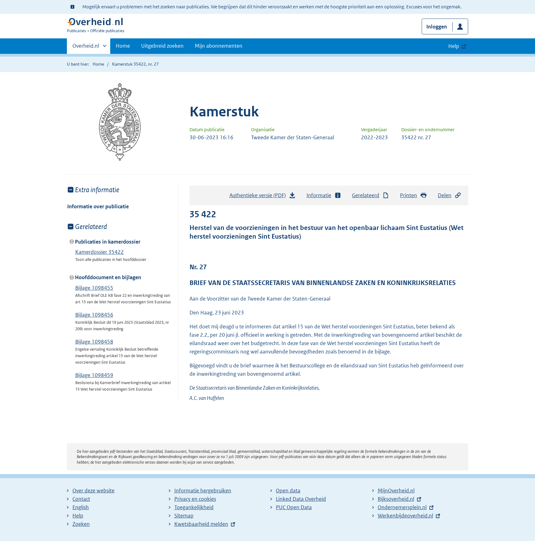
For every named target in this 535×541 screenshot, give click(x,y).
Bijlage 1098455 (94, 287)
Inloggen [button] (436, 26)
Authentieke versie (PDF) (259, 197)
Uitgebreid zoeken (162, 45)
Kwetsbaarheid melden (201, 524)
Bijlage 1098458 (94, 341)
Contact (81, 499)
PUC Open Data (294, 507)
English (80, 507)
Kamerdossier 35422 (99, 252)
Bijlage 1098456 (94, 314)
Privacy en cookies (195, 499)
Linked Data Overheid (301, 499)
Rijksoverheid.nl (396, 499)
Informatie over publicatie (98, 206)
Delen (444, 195)
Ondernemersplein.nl (402, 507)
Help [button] (453, 46)
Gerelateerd (365, 195)
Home (123, 45)
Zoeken (81, 524)
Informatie (319, 195)
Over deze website (93, 490)
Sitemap (184, 515)
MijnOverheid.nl (396, 490)
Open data (288, 490)
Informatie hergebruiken (202, 490)
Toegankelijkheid (194, 507)
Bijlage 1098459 (94, 375)
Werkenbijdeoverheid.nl (405, 515)
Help (77, 515)
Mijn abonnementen (218, 45)
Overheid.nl (85, 48)
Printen (408, 195)
